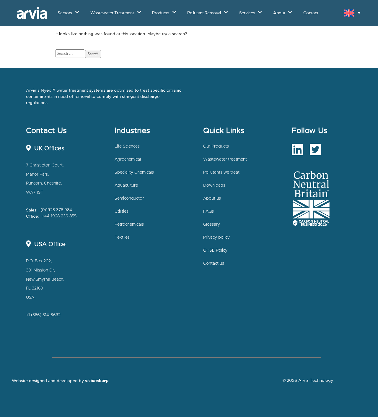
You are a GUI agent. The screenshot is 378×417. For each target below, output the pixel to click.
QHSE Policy (215, 250)
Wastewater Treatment (112, 12)
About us (212, 198)
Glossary (211, 224)
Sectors (65, 12)
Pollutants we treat (221, 172)
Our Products (216, 146)
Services (247, 12)
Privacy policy (216, 237)
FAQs (208, 211)
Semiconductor (129, 198)
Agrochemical (128, 159)
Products (160, 12)
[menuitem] (352, 13)
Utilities (121, 211)
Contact (309, 28)
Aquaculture (126, 185)
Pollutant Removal (204, 12)
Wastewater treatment (225, 159)
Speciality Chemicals (134, 172)
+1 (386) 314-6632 (43, 315)
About (290, 28)
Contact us (213, 263)
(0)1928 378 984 (56, 210)
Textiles (122, 237)
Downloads (214, 185)
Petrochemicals (129, 224)
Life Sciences (127, 146)
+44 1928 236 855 (59, 216)
